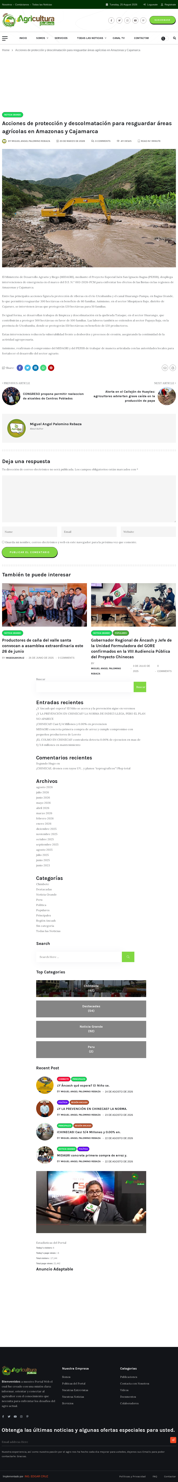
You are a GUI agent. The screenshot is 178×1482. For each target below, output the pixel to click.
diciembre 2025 (46, 829)
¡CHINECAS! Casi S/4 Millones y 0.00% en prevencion (71, 724)
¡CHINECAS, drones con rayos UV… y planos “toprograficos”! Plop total (83, 768)
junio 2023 (43, 865)
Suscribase (163, 20)
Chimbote (42, 884)
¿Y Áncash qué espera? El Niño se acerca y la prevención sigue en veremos (85, 708)
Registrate (170, 4)
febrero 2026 (45, 818)
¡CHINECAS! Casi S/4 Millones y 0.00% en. (88, 1132)
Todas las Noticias (42, 4)
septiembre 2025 (47, 844)
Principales (43, 915)
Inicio (23, 38)
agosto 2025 (44, 849)
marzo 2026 (44, 813)
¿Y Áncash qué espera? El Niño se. (83, 1085)
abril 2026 (42, 808)
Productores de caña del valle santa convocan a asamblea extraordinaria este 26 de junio (42, 646)
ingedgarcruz (15, 657)
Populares (43, 910)
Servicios (61, 38)
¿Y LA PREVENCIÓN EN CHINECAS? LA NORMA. (92, 1109)
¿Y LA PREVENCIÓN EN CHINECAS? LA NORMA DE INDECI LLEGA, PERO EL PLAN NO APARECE (90, 716)
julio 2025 (42, 855)
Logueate (152, 4)
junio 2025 (43, 860)
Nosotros (7, 4)
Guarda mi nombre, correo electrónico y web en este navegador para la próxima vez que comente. (71, 542)
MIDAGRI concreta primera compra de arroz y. (92, 1155)
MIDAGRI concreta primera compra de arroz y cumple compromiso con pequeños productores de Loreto (84, 731)
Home (6, 50)
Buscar (40, 679)
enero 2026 (43, 823)
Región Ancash (46, 920)
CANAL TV (119, 38)
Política (41, 905)
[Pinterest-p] (27, 1416)
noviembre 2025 (46, 834)
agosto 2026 (44, 787)
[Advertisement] (89, 82)
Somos (40, 38)
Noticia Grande (46, 894)
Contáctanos (22, 4)
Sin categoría (45, 926)
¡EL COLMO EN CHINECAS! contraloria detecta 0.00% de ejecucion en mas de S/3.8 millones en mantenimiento (88, 742)
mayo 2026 (43, 802)
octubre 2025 (45, 839)
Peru (39, 899)
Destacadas (44, 889)
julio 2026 (42, 792)
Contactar (141, 38)
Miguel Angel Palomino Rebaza (106, 671)
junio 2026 (43, 797)
